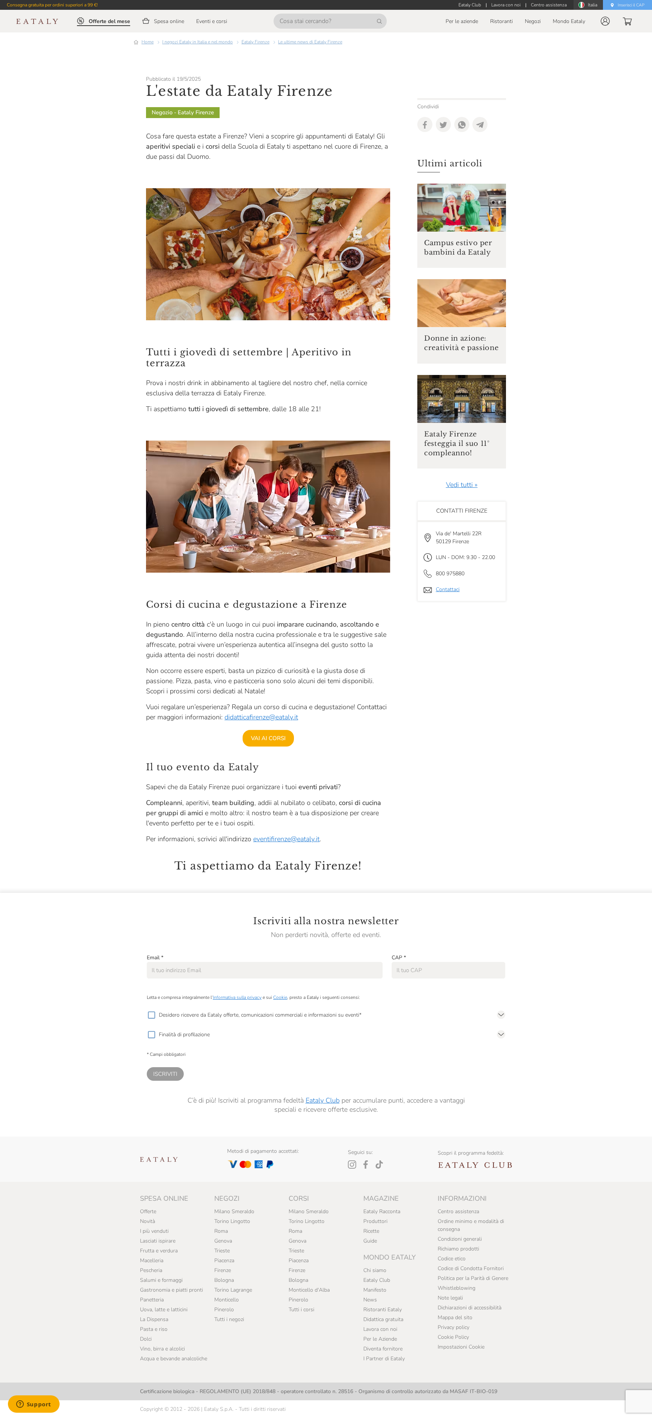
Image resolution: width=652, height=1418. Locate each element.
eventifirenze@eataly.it (286, 838)
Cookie (280, 997)
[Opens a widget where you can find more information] (34, 1404)
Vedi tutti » (462, 484)
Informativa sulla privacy (237, 997)
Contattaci (448, 589)
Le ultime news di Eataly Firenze (310, 42)
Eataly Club (323, 1100)
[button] (605, 21)
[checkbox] (151, 1015)
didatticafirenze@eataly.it (261, 717)
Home (147, 42)
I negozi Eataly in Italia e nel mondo (197, 42)
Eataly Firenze (255, 42)
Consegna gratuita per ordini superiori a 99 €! (52, 5)
